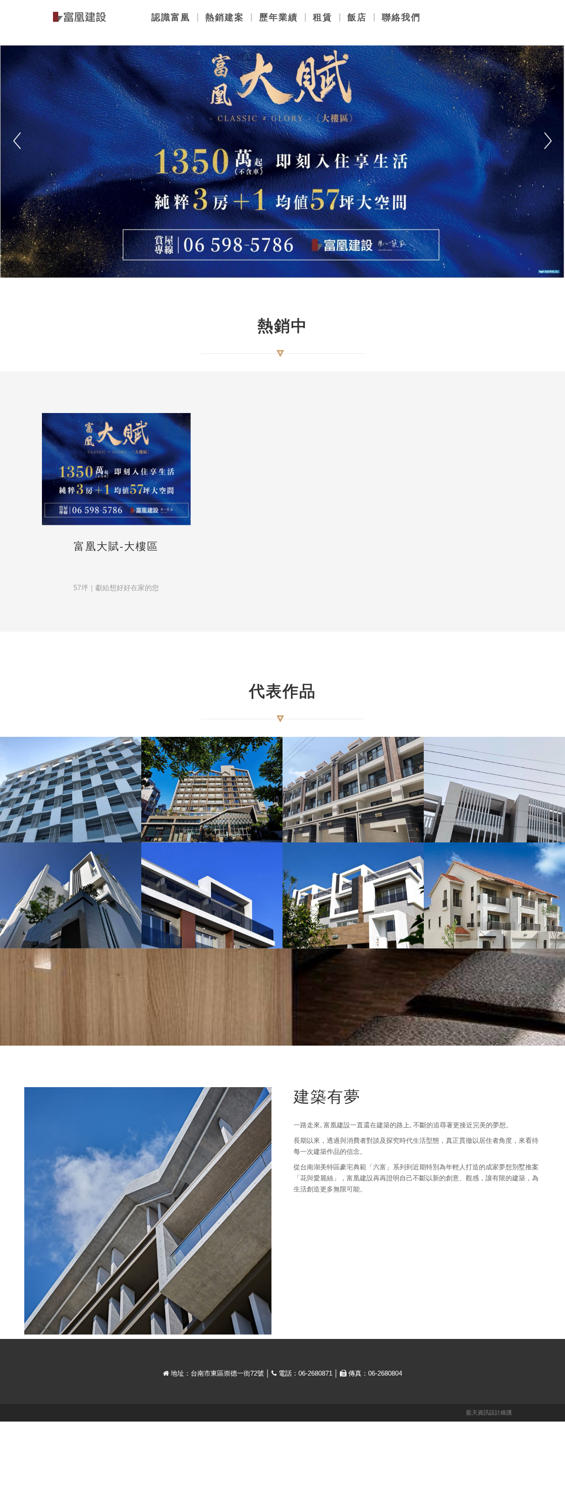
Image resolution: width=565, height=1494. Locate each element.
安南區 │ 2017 (353, 827)
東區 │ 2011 (495, 933)
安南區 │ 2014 (353, 933)
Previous (17, 140)
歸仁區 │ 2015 (212, 933)
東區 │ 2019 (70, 827)
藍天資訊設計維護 (489, 1412)
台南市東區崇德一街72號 (227, 1373)
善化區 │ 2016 (494, 827)
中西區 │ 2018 (212, 827)
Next (548, 140)
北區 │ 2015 (70, 933)
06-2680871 (315, 1373)
